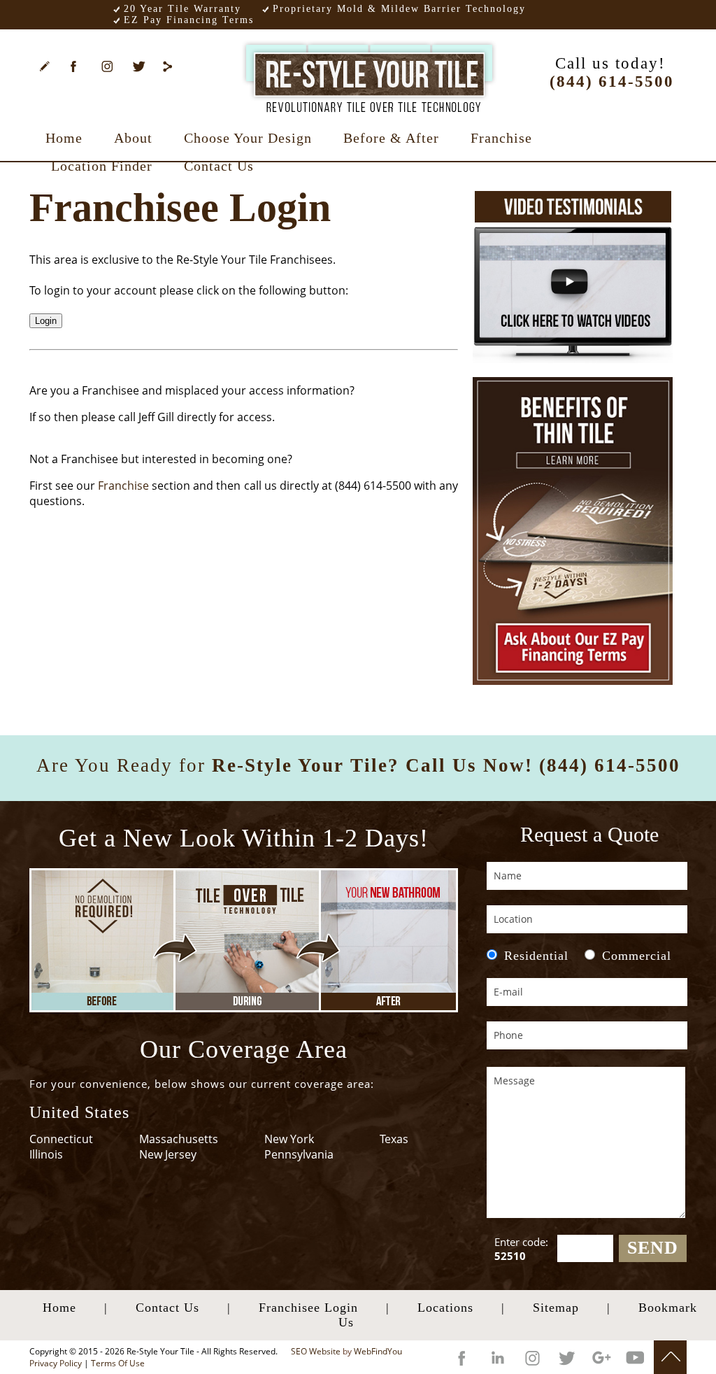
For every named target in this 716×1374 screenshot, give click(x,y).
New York (289, 1139)
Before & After (391, 138)
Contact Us (219, 165)
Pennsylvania (299, 1154)
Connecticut (61, 1139)
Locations (445, 1308)
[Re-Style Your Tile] (369, 73)
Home (64, 138)
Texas (394, 1139)
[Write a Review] (48, 68)
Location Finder (101, 165)
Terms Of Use (118, 1363)
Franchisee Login (308, 1308)
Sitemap (556, 1308)
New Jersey (167, 1154)
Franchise (501, 138)
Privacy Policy (55, 1363)
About (133, 138)
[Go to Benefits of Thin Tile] (573, 531)
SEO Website (316, 1351)
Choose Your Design (248, 138)
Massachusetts (178, 1139)
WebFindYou (378, 1351)
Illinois (46, 1154)
